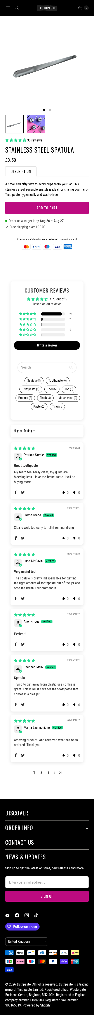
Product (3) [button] (25, 398)
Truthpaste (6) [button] (30, 389)
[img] (24, 448)
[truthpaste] (47, 8)
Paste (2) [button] (39, 406)
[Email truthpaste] (10, 915)
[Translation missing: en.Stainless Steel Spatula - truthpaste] (14, 124)
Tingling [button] (57, 406)
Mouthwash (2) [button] (68, 398)
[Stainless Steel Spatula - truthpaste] (47, 63)
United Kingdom (25, 941)
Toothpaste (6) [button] (58, 380)
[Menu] (7, 8)
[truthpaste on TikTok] (39, 915)
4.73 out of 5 (58, 299)
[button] (16, 140)
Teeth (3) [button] (45, 398)
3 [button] (48, 772)
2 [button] (41, 772)
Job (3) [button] (68, 389)
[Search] (16, 8)
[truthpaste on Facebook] (19, 915)
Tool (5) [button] (52, 389)
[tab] (21, 171)
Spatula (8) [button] (34, 380)
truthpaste (24, 984)
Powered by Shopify (36, 1005)
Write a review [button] (47, 345)
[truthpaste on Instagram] (29, 915)
